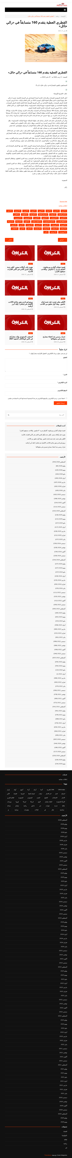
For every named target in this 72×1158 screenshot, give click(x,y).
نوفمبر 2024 (61, 547)
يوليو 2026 (62, 466)
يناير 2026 (62, 490)
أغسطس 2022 (60, 658)
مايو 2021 (62, 719)
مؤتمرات (62, 232)
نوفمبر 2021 (61, 694)
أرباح (55, 211)
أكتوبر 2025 (61, 502)
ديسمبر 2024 (61, 543)
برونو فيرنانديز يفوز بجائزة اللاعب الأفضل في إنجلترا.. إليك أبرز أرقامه (20, 304)
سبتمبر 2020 (61, 751)
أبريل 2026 (62, 478)
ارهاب (52, 214)
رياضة (62, 228)
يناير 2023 (62, 637)
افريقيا (32, 214)
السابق (62, 240)
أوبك (32, 211)
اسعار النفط (42, 214)
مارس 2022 (61, 678)
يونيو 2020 (62, 764)
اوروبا (62, 225)
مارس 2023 (61, 629)
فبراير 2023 (61, 633)
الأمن (15, 214)
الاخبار (62, 218)
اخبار (9, 211)
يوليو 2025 (62, 515)
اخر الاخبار (61, 214)
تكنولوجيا (64, 1135)
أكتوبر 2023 (61, 600)
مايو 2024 (62, 572)
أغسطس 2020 (60, 755)
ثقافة (45, 225)
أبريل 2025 (62, 527)
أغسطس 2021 (60, 706)
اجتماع (16, 211)
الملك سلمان (35, 221)
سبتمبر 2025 (61, 507)
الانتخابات (53, 218)
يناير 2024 (62, 588)
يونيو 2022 (62, 666)
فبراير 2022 (61, 682)
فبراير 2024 (61, 584)
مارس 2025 (61, 531)
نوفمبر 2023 (61, 596)
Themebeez (48, 1155)
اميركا (9, 221)
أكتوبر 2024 (61, 551)
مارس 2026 (61, 482)
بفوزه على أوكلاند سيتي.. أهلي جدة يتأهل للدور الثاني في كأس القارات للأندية (20, 269)
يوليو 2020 (62, 760)
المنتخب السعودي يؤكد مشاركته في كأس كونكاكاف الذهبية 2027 (21, 338)
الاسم (65, 374)
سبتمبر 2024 (61, 555)
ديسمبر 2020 (61, 739)
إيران (25, 211)
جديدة (37, 225)
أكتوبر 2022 (61, 649)
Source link (63, 201)
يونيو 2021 (62, 715)
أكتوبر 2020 (61, 747)
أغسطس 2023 (60, 609)
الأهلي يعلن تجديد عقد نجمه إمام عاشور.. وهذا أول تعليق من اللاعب (52, 303)
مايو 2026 (62, 474)
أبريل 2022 (62, 674)
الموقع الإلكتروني (62, 390)
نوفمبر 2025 (61, 498)
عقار (28, 228)
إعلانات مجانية (63, 206)
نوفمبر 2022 (61, 645)
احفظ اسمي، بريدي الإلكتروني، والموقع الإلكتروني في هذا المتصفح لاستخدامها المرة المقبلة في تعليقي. (36, 398)
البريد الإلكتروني (62, 382)
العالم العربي (61, 221)
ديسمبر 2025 (61, 494)
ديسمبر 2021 (61, 690)
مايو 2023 (62, 621)
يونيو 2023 (62, 617)
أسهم (40, 211)
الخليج (44, 218)
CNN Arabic (61, 789)
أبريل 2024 (62, 576)
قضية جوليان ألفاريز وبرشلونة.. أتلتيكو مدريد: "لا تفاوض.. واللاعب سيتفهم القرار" (53, 269)
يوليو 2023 (62, 613)
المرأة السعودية (48, 221)
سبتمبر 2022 (61, 653)
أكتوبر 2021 (61, 698)
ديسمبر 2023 (61, 592)
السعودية (17, 218)
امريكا (18, 221)
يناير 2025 (62, 539)
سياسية (37, 228)
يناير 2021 (62, 735)
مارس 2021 (61, 727)
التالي (10, 240)
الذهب (36, 218)
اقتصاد (23, 214)
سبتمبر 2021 (61, 702)
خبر (21, 225)
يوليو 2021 (62, 711)
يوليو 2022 (62, 662)
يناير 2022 (62, 686)
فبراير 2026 (61, 486)
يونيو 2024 (62, 568)
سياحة (45, 228)
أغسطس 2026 (60, 462)
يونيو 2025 (62, 519)
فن (21, 228)
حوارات (29, 225)
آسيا (63, 211)
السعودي (27, 218)
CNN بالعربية (50, 789)
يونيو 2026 (62, 470)
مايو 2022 (62, 670)
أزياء (48, 211)
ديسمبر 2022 (61, 641)
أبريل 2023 (62, 625)
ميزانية (52, 232)
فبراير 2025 (61, 535)
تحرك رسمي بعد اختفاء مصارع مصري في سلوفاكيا (54, 338)
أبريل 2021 (62, 723)
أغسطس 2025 (60, 511)
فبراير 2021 (61, 731)
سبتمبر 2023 (61, 604)
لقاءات (14, 228)
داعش (13, 225)
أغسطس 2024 (60, 560)
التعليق (65, 357)
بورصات (54, 225)
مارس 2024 (61, 580)
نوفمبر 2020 (61, 743)
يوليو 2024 (62, 564)
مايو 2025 (62, 523)
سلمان (54, 228)
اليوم (26, 221)
